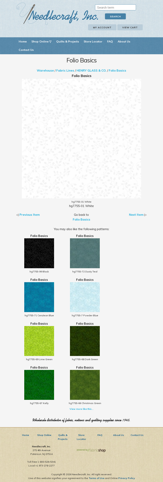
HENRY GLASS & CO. (91, 70)
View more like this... (81, 408)
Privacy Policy (126, 478)
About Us (124, 41)
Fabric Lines (65, 70)
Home (23, 41)
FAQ (110, 41)
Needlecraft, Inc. (57, 13)
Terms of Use (96, 478)
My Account (102, 27)
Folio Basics (117, 70)
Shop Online (44, 435)
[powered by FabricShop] (91, 450)
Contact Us (26, 50)
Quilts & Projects (67, 41)
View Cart (130, 27)
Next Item (136, 215)
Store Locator (93, 41)
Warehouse (45, 70)
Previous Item (29, 215)
